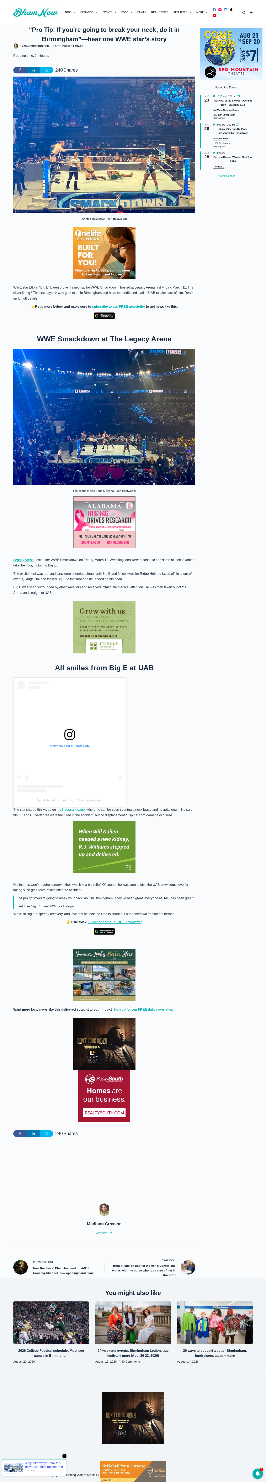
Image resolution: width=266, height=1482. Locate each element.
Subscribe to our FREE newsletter (115, 922)
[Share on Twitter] (46, 70)
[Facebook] (214, 9)
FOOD (124, 12)
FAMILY (141, 12)
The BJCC (218, 166)
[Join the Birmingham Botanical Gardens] (104, 627)
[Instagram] (220, 9)
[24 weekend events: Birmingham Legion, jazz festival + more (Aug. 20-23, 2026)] (133, 1322)
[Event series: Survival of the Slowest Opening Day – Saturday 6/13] (238, 96)
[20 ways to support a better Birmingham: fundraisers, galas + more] (215, 1322)
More (200, 12)
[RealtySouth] (104, 1096)
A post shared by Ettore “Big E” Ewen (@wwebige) (70, 800)
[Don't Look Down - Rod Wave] (104, 1044)
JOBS (68, 12)
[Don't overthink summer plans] (133, 1471)
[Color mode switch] (251, 12)
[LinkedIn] (225, 9)
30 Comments (130, 1361)
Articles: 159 (104, 1233)
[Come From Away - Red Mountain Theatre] (231, 54)
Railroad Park (220, 138)
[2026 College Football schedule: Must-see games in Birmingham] (51, 1322)
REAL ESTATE (159, 12)
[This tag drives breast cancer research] (104, 522)
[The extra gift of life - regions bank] (104, 847)
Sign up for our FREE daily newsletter (142, 1009)
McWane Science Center (226, 110)
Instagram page (73, 809)
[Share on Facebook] (20, 70)
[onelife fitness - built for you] (104, 252)
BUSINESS (86, 12)
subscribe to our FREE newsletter (118, 306)
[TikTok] (231, 9)
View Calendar (226, 176)
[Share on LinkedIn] (33, 70)
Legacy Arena (23, 560)
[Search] (243, 12)
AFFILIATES (180, 12)
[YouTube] (214, 15)
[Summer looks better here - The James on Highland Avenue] (104, 975)
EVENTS (107, 12)
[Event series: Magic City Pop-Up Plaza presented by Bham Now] (237, 125)
